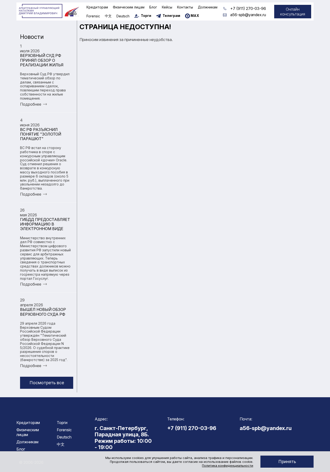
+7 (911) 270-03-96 (248, 8)
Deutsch (122, 16)
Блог (153, 7)
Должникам (207, 7)
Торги (62, 422)
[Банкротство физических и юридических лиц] (40, 11)
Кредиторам (97, 7)
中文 (108, 16)
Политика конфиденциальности (227, 465)
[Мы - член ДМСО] (72, 11)
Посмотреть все (46, 382)
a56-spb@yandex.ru (248, 14)
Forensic (93, 16)
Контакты (185, 7)
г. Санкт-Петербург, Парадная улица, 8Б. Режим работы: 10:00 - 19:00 (123, 437)
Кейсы (167, 7)
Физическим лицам (128, 7)
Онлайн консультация (292, 11)
